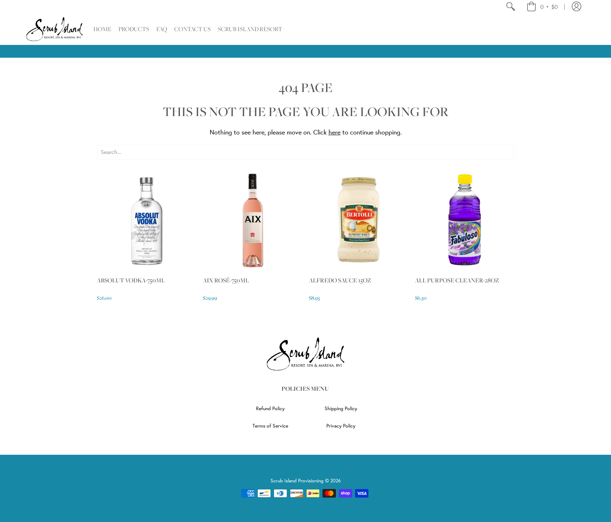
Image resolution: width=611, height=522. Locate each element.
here (334, 132)
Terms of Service (270, 426)
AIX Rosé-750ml (226, 280)
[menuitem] (510, 6)
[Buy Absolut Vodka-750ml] (146, 219)
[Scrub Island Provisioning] (54, 29)
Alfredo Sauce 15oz (340, 280)
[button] (542, 6)
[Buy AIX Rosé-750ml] (252, 219)
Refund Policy (270, 408)
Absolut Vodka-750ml (131, 280)
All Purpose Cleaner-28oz (457, 280)
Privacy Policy (340, 426)
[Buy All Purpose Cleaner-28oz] (464, 219)
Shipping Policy (341, 408)
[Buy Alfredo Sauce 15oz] (358, 219)
